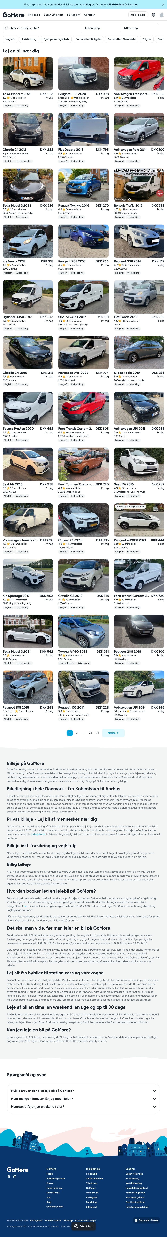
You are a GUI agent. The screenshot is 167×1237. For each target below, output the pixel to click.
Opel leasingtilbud (135, 1202)
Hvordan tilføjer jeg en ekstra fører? (37, 1107)
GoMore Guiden (54, 1206)
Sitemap (68, 1220)
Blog (48, 1202)
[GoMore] (13, 15)
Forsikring (91, 1202)
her (25, 906)
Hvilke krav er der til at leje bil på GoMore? (42, 1091)
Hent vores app (54, 1188)
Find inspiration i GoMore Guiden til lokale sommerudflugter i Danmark (81, 4)
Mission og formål (55, 1178)
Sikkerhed (91, 1207)
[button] (163, 4)
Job (48, 1197)
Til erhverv (91, 1183)
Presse (49, 1183)
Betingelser (36, 1220)
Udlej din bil (138, 14)
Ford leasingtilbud (135, 1197)
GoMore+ (89, 14)
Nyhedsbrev (52, 1192)
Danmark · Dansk (148, 1220)
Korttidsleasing (134, 1183)
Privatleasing (132, 1178)
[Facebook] (9, 1176)
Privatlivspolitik (53, 1220)
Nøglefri (10, 39)
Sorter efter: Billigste (88, 39)
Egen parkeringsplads (56, 39)
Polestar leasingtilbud (137, 1207)
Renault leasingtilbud (137, 1188)
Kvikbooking (29, 39)
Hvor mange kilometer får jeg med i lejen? (42, 1099)
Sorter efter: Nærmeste (121, 39)
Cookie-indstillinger (85, 1220)
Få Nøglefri (73, 14)
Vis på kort (86, 1226)
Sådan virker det (53, 14)
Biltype (146, 39)
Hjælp (49, 1173)
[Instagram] (15, 1176)
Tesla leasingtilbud (135, 1192)
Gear (160, 39)
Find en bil (34, 14)
